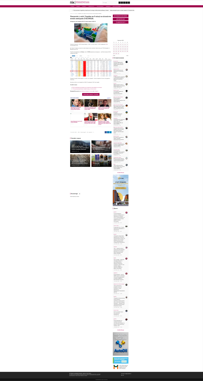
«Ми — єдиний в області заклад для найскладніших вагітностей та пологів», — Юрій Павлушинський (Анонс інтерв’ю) (119, 251)
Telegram (96, 91)
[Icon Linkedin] (124, 3)
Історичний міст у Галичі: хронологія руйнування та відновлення (119, 228)
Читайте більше (120, 172)
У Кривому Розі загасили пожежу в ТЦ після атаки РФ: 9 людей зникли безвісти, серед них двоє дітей (119, 130)
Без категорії (116, 61)
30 (116, 53)
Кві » (127, 55)
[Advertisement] (85, 180)
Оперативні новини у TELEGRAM (90, 94)
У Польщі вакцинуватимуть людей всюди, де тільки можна (84, 88)
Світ (74, 13)
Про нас (122, 375)
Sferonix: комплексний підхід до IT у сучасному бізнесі (118, 71)
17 (118, 49)
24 (118, 51)
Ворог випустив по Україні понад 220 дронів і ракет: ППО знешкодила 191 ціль (119, 107)
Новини (78, 6)
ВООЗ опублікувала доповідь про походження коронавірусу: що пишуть (87, 87)
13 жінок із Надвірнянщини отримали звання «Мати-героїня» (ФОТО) (119, 145)
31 (118, 53)
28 (127, 51)
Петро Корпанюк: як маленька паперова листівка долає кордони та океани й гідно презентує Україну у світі (119, 323)
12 (122, 46)
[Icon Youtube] (129, 3)
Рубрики (84, 6)
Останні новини (119, 58)
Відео (115, 164)
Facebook (83, 91)
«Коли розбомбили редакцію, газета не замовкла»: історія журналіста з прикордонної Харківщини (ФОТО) (119, 289)
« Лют (114, 55)
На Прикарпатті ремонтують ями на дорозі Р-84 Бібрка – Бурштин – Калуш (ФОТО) (119, 152)
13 (125, 46)
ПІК (106, 44)
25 (120, 51)
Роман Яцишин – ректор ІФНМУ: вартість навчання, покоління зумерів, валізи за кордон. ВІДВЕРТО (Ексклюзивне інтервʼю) (119, 277)
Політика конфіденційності (126, 373)
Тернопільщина (100, 6)
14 (127, 46)
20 (125, 49)
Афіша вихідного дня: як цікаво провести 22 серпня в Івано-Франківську (102, 10)
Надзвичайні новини (117, 157)
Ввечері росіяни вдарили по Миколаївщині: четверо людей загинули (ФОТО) (119, 159)
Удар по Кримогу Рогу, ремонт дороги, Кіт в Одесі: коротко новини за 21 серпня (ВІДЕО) (119, 167)
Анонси (115, 83)
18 (120, 49)
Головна (72, 6)
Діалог (116, 208)
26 (122, 51)
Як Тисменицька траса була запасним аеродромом (118, 313)
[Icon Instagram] (122, 3)
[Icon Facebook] (120, 3)
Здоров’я (76, 13)
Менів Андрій (83, 132)
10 (118, 46)
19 (122, 49)
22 (113, 51)
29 (113, 53)
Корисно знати (116, 90)
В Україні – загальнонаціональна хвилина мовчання (118, 113)
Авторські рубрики (117, 6)
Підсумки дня (121, 19)
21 (127, 49)
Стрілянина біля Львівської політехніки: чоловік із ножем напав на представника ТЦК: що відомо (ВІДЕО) (119, 121)
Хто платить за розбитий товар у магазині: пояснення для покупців (119, 138)
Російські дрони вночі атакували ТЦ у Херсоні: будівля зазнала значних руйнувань (80, 148)
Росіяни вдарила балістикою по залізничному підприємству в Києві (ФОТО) (119, 100)
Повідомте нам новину (121, 15)
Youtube (91, 91)
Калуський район (117, 149)
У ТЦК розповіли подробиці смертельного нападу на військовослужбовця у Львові (79, 161)
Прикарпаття (91, 6)
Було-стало (116, 225)
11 (120, 46)
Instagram (87, 91)
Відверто (115, 272)
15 (113, 49)
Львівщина (108, 6)
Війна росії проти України (118, 127)
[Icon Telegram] (127, 3)
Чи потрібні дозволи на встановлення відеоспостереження (131, 10)
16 (116, 49)
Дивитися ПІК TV (121, 22)
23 (116, 51)
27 (125, 51)
